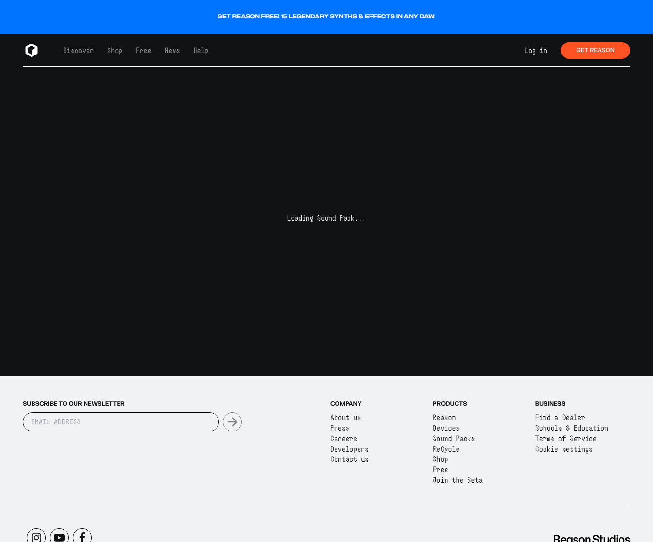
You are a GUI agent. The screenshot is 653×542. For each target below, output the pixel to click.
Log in (535, 50)
